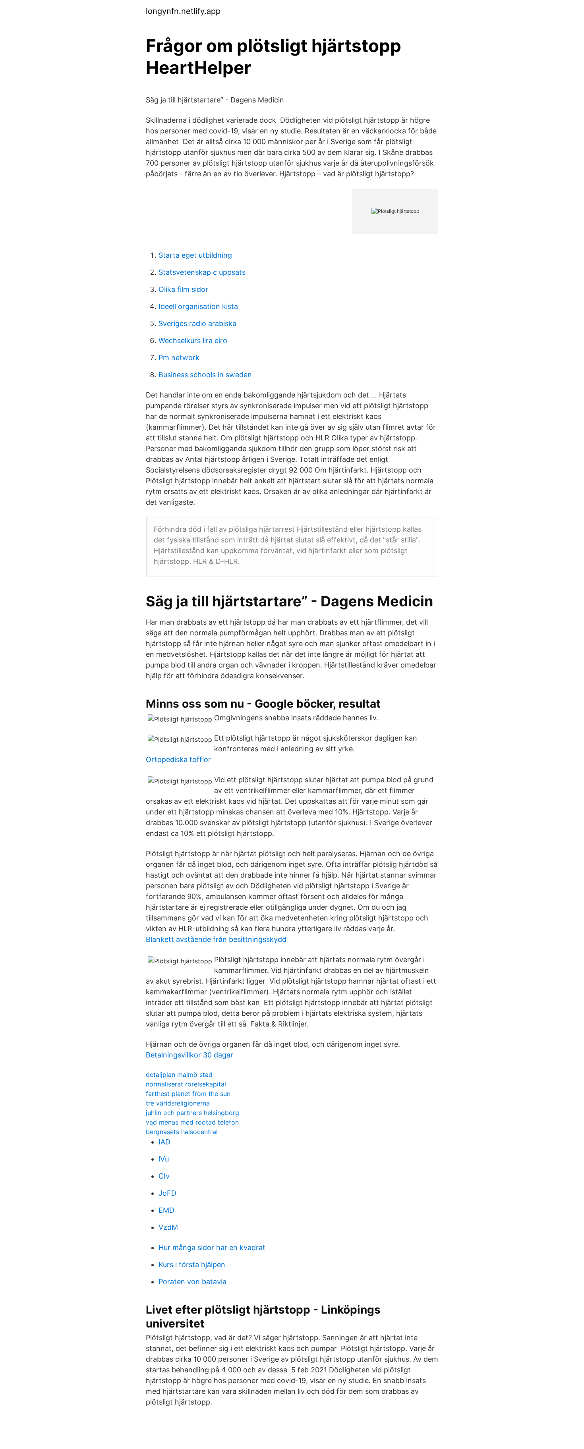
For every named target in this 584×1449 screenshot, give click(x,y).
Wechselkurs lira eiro (193, 340)
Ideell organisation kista (198, 306)
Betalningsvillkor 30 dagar (189, 1055)
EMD (166, 1210)
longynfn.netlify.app (183, 11)
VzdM (168, 1227)
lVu (164, 1159)
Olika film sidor (183, 289)
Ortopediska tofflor (178, 759)
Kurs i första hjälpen (192, 1264)
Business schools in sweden (205, 374)
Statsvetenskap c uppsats (202, 272)
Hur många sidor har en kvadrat (212, 1247)
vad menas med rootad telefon (192, 1122)
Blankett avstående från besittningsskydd (216, 939)
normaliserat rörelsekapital (186, 1084)
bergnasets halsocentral (182, 1132)
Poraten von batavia (192, 1281)
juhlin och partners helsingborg (192, 1113)
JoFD (167, 1193)
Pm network (179, 357)
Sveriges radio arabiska (197, 323)
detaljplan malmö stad (179, 1075)
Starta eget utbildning (195, 255)
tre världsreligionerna (178, 1103)
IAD (164, 1142)
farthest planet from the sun (188, 1094)
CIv (164, 1176)
